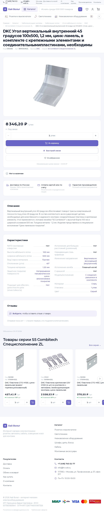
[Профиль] (92, 9)
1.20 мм (46, 267)
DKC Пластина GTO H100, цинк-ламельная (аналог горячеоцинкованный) (20, 385)
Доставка (7, 464)
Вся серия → (95, 345)
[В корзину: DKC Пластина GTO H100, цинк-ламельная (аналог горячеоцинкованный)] (32, 402)
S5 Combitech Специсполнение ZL (19, 26)
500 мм (46, 256)
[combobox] (61, 9)
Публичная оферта (39, 510)
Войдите (17, 313)
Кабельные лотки (52, 23)
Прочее (45, 260)
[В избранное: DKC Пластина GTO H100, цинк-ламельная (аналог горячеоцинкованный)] (34, 352)
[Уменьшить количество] (8, 135)
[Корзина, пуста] (98, 9)
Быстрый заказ (53, 151)
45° (47, 263)
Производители (85, 2)
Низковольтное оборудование (73, 16)
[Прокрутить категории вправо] (99, 16)
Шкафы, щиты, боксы (64, 443)
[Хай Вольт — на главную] (11, 9)
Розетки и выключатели (20, 16)
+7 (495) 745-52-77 (11, 2)
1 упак (94, 287)
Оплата (6, 468)
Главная (6, 23)
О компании (65, 2)
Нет (47, 285)
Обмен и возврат (11, 472)
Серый (93, 291)
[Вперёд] (99, 378)
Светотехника (45, 16)
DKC (86, 23)
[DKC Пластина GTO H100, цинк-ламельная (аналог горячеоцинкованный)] (20, 361)
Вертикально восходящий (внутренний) (90, 261)
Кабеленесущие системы (32, 23)
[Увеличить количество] (95, 135)
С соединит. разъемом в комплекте (91, 277)
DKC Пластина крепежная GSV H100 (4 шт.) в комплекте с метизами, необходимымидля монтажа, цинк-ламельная (55, 386)
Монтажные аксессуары (66, 451)
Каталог (15, 23)
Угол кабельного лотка (71, 23)
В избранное (53, 158)
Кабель (58, 447)
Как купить (73, 2)
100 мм (46, 252)
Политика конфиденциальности (16, 510)
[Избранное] (87, 9)
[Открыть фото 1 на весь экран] (52, 86)
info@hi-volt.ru (26, 2)
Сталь (94, 284)
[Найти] (80, 9)
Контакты (97, 2)
